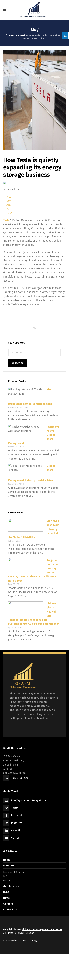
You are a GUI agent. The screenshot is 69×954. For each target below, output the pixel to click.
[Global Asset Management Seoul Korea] (34, 10)
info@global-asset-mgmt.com (29, 800)
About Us (8, 865)
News (6, 897)
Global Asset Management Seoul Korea (42, 929)
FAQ (5, 876)
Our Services (11, 886)
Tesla (6, 220)
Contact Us (10, 909)
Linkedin (16, 830)
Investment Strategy (13, 872)
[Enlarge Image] (34, 100)
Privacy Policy (10, 940)
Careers (7, 880)
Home (6, 859)
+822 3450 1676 (19, 777)
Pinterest (16, 823)
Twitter (15, 808)
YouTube (16, 838)
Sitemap (30, 933)
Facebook (16, 815)
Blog (6, 891)
